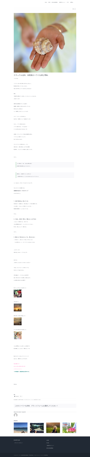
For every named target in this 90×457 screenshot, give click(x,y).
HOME (47, 440)
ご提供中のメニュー (50, 445)
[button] (74, 2)
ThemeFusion (31, 455)
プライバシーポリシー (18, 442)
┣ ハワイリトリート (27, 399)
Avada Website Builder (24, 455)
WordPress (46, 455)
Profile (47, 442)
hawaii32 (16, 399)
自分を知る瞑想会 (49, 448)
